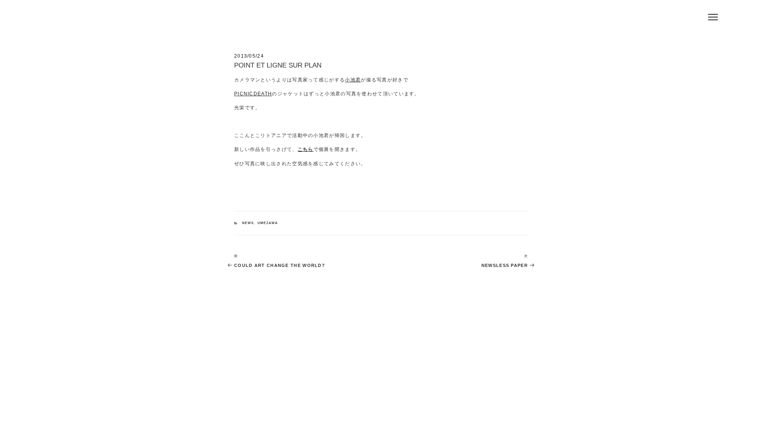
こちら (306, 149)
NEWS (248, 223)
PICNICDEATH (253, 93)
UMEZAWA (268, 223)
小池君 (353, 79)
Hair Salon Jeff (246, 20)
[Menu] (713, 17)
